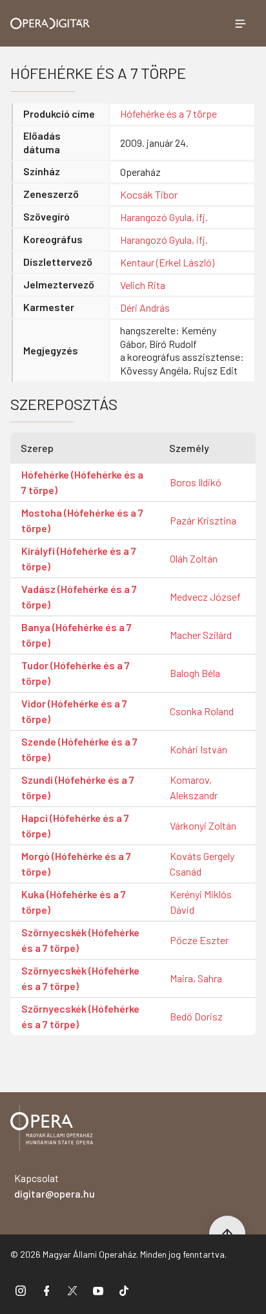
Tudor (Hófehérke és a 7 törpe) (75, 673)
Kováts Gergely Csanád (202, 864)
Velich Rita (142, 285)
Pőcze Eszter (199, 940)
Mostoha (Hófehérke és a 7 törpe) (82, 520)
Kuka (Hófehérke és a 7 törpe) (73, 902)
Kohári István (198, 749)
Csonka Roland (202, 711)
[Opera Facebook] (46, 1290)
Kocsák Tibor (149, 194)
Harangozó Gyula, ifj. (164, 217)
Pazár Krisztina (203, 520)
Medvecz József (205, 596)
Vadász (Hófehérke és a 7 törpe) (79, 596)
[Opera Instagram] (20, 1290)
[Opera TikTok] (124, 1290)
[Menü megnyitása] (240, 23)
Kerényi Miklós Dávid (201, 902)
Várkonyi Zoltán (203, 825)
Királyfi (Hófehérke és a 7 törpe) (78, 558)
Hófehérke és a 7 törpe (168, 113)
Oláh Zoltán (194, 558)
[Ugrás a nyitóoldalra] (50, 23)
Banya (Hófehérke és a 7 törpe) (76, 635)
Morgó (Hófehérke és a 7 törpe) (76, 864)
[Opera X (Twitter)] (72, 1290)
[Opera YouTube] (98, 1290)
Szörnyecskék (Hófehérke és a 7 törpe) (80, 940)
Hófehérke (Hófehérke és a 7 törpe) (82, 482)
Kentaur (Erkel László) (167, 262)
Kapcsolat (54, 1186)
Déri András (145, 307)
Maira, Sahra (196, 978)
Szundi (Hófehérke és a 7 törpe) (77, 787)
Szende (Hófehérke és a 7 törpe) (79, 749)
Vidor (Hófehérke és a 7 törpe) (74, 711)
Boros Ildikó (195, 482)
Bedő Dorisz (196, 1016)
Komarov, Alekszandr (194, 787)
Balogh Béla (195, 673)
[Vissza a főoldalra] (51, 1130)
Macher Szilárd (201, 635)
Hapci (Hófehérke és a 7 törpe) (75, 825)
